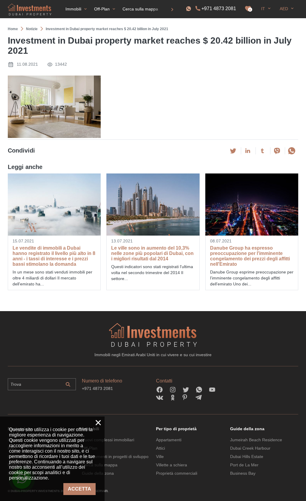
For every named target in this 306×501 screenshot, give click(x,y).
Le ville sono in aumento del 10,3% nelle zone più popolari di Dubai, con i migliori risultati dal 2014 (152, 253)
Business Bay (242, 473)
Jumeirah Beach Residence (256, 439)
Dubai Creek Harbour (250, 448)
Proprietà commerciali (176, 473)
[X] (233, 150)
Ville (160, 456)
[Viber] (277, 150)
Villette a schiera (171, 464)
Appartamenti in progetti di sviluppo (115, 456)
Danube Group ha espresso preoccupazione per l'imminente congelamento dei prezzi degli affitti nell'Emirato (250, 256)
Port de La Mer (244, 464)
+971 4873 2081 (218, 8)
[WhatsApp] (291, 150)
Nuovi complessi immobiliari (108, 439)
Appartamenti (168, 439)
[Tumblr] (262, 150)
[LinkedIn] (247, 150)
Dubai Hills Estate (246, 456)
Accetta (79, 488)
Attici (160, 448)
